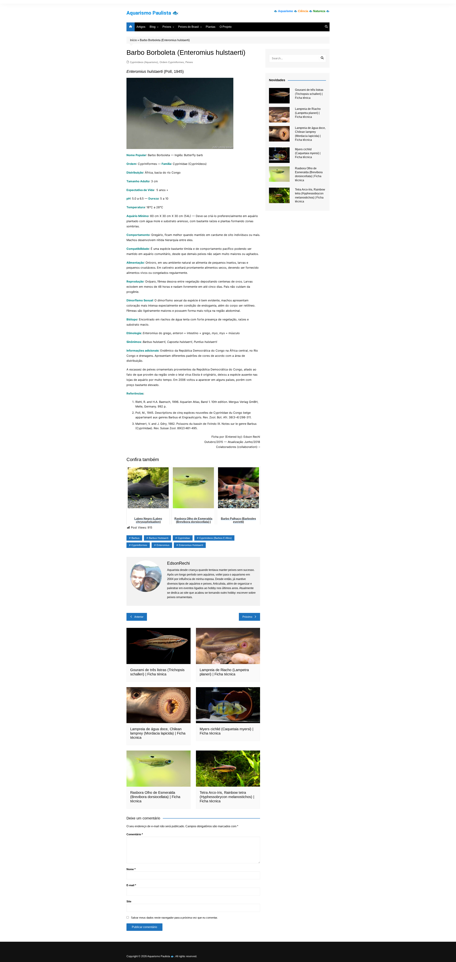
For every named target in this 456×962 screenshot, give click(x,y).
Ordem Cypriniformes (172, 62)
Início (133, 40)
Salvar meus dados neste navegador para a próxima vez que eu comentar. (174, 917)
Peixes (166, 26)
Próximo (247, 616)
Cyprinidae (184, 538)
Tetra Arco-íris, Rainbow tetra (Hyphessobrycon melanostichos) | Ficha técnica (227, 797)
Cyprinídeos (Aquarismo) (144, 62)
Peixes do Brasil (188, 26)
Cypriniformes (139, 545)
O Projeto (226, 26)
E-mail (131, 885)
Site (128, 901)
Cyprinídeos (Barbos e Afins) (215, 538)
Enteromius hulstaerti (191, 545)
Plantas (210, 26)
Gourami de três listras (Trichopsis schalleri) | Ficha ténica (309, 93)
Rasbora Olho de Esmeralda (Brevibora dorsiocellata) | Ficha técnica (155, 797)
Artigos (140, 26)
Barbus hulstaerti (158, 538)
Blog (153, 26)
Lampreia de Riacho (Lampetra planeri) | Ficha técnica (308, 112)
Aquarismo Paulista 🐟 (152, 13)
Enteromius (163, 545)
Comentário (134, 834)
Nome (131, 869)
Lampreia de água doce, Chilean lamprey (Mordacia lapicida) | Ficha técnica (157, 733)
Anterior (138, 616)
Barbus (135, 538)
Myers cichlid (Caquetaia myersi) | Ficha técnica (307, 153)
